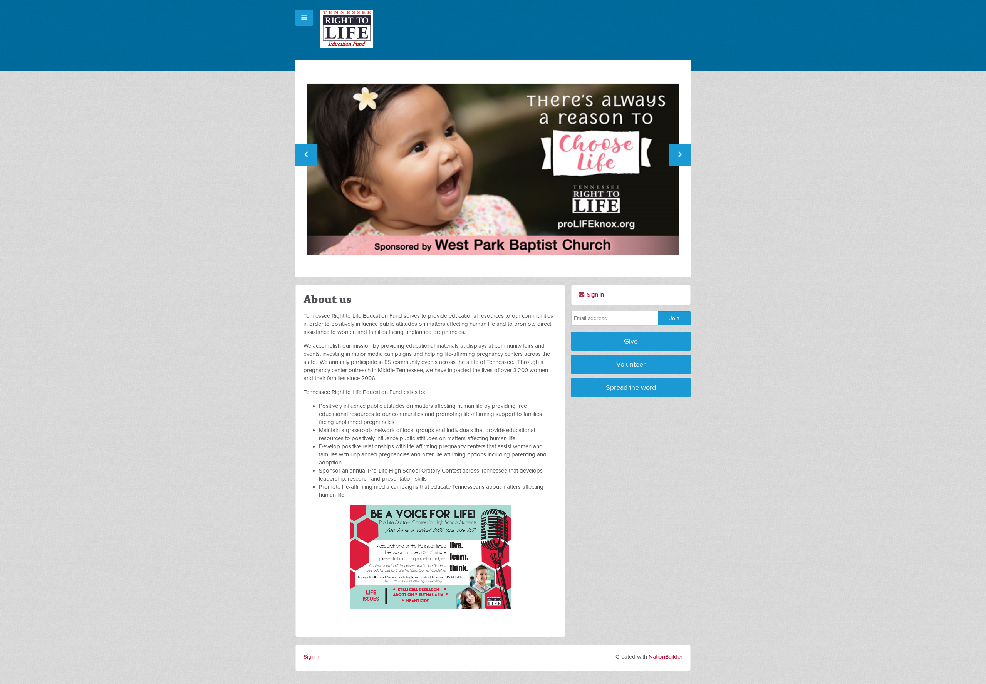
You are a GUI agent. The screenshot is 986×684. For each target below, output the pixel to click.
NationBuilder (665, 656)
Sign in (594, 294)
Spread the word (631, 387)
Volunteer (631, 364)
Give (631, 341)
